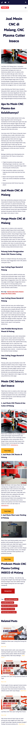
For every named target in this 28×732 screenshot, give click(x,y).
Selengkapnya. (14, 445)
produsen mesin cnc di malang (9, 612)
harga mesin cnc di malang (11, 599)
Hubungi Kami (8, 591)
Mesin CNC (3, 646)
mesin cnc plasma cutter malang (9, 605)
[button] (25, 7)
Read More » (22, 724)
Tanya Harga (7, 450)
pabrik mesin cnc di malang (8, 608)
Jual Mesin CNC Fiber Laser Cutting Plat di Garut (13, 711)
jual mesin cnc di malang (7, 602)
